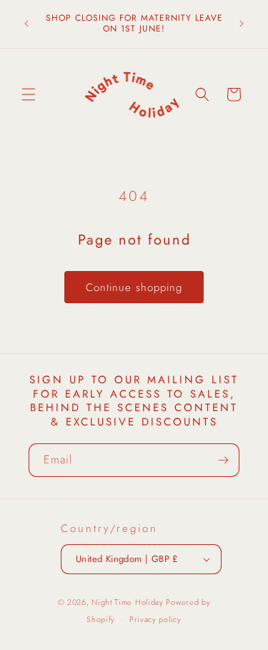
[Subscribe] (223, 460)
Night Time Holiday (127, 602)
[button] (28, 94)
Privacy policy (155, 619)
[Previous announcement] (26, 23)
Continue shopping (134, 287)
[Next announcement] (241, 23)
